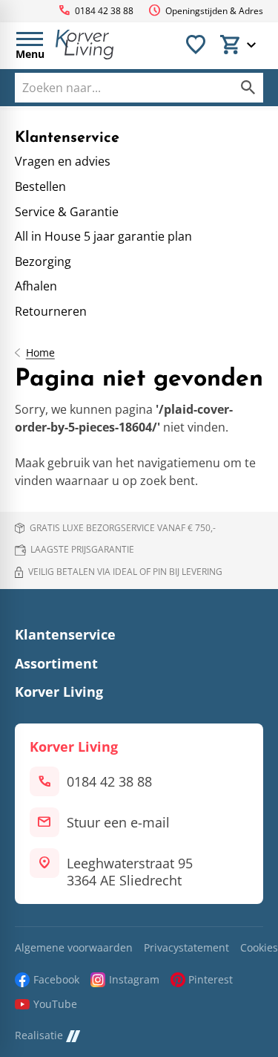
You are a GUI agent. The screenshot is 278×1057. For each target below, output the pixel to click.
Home (40, 353)
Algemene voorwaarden (74, 948)
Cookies (259, 948)
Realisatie (39, 1036)
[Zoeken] (248, 88)
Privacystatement (186, 948)
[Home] (84, 44)
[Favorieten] (196, 44)
